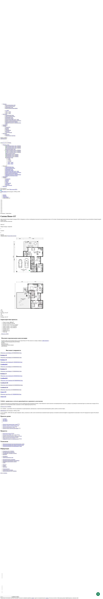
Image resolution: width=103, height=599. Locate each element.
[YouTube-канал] (3, 577)
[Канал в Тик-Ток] (3, 592)
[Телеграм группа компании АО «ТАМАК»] (1, 190)
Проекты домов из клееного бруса (11, 425)
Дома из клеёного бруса (10, 106)
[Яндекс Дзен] (3, 589)
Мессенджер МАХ (13, 189)
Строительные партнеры (10, 135)
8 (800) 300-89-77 (3, 191)
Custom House (5, 197)
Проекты (4, 104)
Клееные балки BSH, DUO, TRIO (12, 119)
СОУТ (4, 462)
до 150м (7, 110)
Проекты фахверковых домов (10, 427)
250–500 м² (5, 420)
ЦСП (6, 123)
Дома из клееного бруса (10, 116)
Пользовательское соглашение (9, 459)
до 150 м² (5, 418)
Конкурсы (7, 131)
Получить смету (4, 235)
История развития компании (8, 452)
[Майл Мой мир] (3, 591)
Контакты (5, 133)
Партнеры (7, 134)
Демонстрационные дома (8, 457)
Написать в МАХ (4, 333)
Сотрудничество (8, 132)
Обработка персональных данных (10, 461)
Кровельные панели (9, 118)
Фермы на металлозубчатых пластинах (13, 120)
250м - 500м (8, 113)
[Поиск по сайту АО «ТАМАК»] (0, 192)
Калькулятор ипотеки (12, 235)
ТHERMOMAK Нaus (9, 115)
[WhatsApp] (3, 576)
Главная (4, 194)
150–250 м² (5, 419)
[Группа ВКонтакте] (3, 574)
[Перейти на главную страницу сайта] (5, 142)
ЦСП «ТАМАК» (3, 473)
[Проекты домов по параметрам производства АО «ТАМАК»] (8, 164)
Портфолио (5, 124)
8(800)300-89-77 (3, 138)
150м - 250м (8, 111)
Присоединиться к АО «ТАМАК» (10, 471)
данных (47, 597)
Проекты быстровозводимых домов (11, 424)
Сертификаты (8, 130)
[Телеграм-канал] (3, 575)
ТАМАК (4, 126)
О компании (7, 127)
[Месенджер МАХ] (53, 573)
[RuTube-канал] (7, 585)
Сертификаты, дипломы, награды (10, 453)
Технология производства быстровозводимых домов (13, 443)
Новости (7, 129)
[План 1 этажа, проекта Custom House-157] (28, 272)
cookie (32, 597)
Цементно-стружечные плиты (11, 175)
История (7, 128)
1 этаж (9, 158)
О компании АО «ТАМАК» (8, 451)
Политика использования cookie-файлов (11, 460)
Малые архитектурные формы (11, 108)
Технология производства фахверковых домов (12, 446)
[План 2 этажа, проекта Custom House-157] (28, 308)
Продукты (5, 114)
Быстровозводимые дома (10, 105)
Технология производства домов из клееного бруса (13, 445)
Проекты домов (6, 144)
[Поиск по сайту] (15, 596)
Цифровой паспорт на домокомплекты (13, 122)
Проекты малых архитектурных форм (12, 428)
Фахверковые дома (9, 107)
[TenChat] (3, 588)
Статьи (6, 182)
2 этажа (9, 159)
